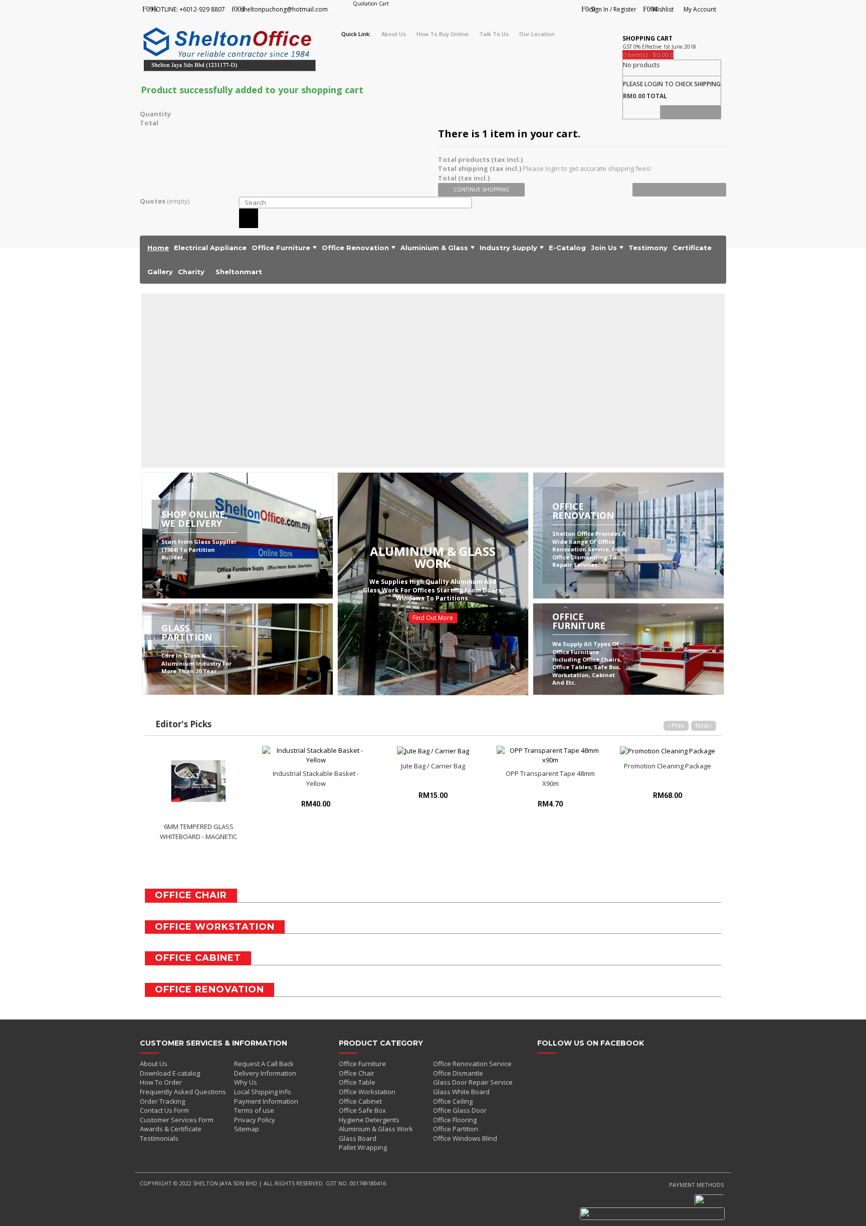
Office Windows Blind (465, 1138)
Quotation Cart (371, 3)
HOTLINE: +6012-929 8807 (188, 9)
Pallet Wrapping (363, 1147)
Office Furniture (362, 1063)
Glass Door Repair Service (473, 1082)
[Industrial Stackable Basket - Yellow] (315, 755)
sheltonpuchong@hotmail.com (284, 9)
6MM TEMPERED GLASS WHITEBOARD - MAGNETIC (198, 831)
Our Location (537, 34)
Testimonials (159, 1138)
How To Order (161, 1082)
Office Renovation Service (472, 1063)
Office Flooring (455, 1119)
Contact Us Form (164, 1110)
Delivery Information (265, 1073)
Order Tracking (162, 1101)
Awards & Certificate (170, 1128)
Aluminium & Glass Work (376, 1128)
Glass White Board (461, 1091)
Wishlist (663, 9)
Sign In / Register (613, 9)
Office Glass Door (460, 1110)
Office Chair (356, 1073)
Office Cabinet (360, 1101)
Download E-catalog (170, 1073)
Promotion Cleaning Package (667, 765)
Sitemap (246, 1128)
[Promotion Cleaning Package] (667, 751)
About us (393, 34)
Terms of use (254, 1110)
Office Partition (455, 1128)
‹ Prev (676, 725)
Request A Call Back (264, 1063)
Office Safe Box (362, 1110)
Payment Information (266, 1101)
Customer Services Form (176, 1119)
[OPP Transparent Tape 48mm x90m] (550, 755)
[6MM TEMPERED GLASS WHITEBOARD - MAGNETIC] (198, 782)
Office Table (357, 1082)
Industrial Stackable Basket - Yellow (316, 778)
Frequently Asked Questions (183, 1091)
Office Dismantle (458, 1073)
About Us (153, 1063)
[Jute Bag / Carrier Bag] (433, 751)
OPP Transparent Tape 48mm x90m (550, 778)
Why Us (245, 1082)
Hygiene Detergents (369, 1119)
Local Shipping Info (262, 1091)
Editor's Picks (183, 724)
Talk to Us (494, 34)
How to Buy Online (442, 34)
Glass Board (357, 1138)
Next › (704, 725)
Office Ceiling (453, 1101)
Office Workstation (367, 1091)
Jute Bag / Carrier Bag (433, 765)
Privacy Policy (254, 1119)
